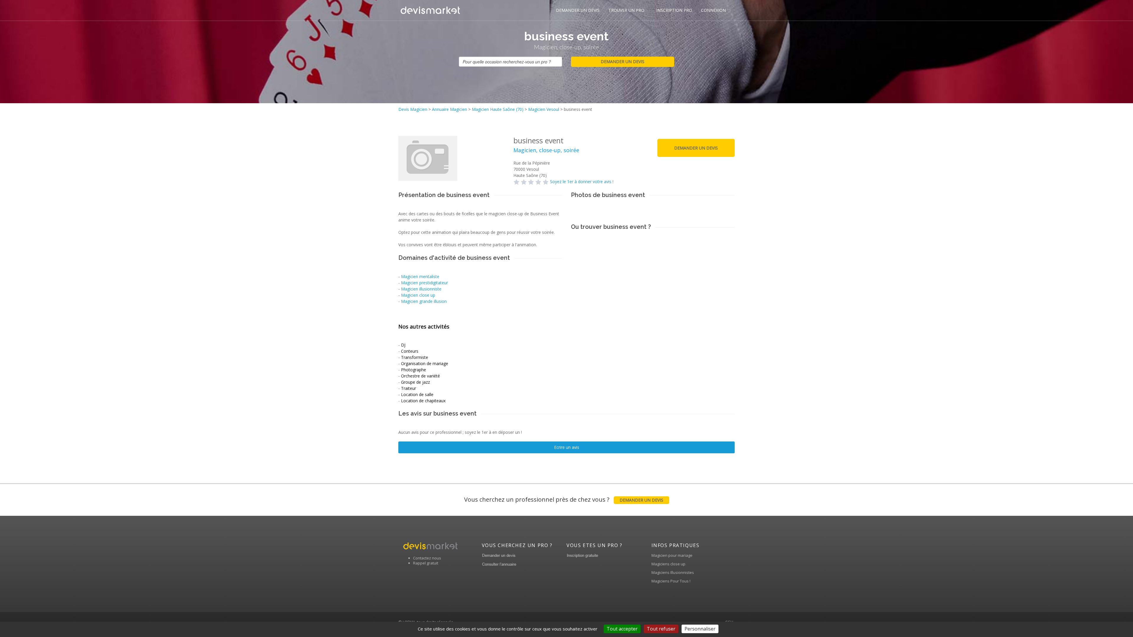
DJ (403, 345)
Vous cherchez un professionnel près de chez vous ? (563, 499)
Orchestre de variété (420, 376)
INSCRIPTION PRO (674, 10)
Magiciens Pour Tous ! (670, 581)
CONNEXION (713, 10)
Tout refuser (661, 628)
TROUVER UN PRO (626, 10)
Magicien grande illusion (424, 301)
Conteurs (409, 351)
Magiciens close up (668, 564)
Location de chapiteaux (423, 400)
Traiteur (408, 388)
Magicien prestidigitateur (424, 282)
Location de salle (417, 394)
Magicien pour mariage (671, 555)
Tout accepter (622, 628)
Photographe (413, 369)
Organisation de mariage (424, 363)
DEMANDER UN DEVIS (578, 10)
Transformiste (414, 357)
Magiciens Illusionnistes (672, 572)
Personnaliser (700, 628)
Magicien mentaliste (420, 276)
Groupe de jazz (415, 382)
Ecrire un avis (566, 447)
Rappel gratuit (425, 563)
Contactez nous (427, 558)
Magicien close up (418, 295)
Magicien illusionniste (421, 289)
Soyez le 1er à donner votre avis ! (581, 181)
